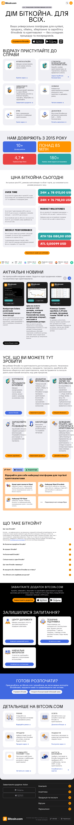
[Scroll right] (69, 278)
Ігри (18, 111)
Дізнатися (56, 111)
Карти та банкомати (56, 753)
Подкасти (56, 733)
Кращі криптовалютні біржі (22, 484)
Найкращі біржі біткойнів (54, 484)
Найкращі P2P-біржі (19, 499)
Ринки (19, 713)
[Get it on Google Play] (51, 41)
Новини (55, 86)
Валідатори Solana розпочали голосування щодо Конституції (11, 312)
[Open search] (67, 3)
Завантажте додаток (21, 87)
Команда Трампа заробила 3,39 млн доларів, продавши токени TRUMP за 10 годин (59, 313)
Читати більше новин (11, 343)
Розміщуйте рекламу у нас (23, 753)
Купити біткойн (23, 62)
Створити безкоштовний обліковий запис (59, 63)
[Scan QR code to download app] (61, 41)
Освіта (54, 713)
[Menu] (71, 3)
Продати (20, 733)
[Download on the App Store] (38, 41)
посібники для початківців (17, 540)
